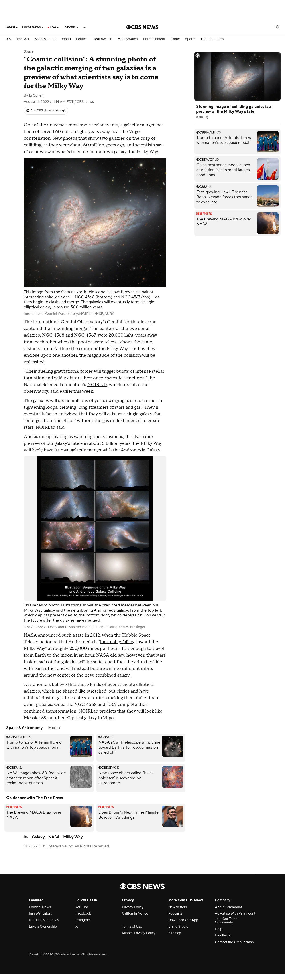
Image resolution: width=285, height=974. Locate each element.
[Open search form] (278, 27)
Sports (190, 39)
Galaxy (38, 837)
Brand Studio (178, 926)
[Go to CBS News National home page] (142, 27)
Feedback (222, 935)
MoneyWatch (128, 39)
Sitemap (174, 933)
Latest (10, 27)
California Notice (135, 913)
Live (53, 27)
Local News (32, 27)
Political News (40, 907)
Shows (71, 27)
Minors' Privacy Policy (138, 933)
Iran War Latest (40, 913)
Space (29, 51)
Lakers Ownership (43, 926)
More (53, 727)
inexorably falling (117, 642)
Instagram (83, 920)
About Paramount (228, 907)
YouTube (82, 907)
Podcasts (175, 913)
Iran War (23, 39)
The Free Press (212, 39)
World (66, 39)
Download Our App (183, 920)
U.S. (8, 39)
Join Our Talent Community (226, 920)
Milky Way (73, 837)
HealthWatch (102, 39)
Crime (175, 39)
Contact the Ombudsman (234, 942)
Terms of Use (132, 926)
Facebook (83, 913)
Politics (81, 39)
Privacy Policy (132, 907)
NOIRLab (97, 385)
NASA (54, 837)
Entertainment (154, 39)
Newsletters (177, 907)
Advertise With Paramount (235, 913)
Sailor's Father (46, 39)
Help (218, 929)
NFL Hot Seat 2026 (44, 920)
